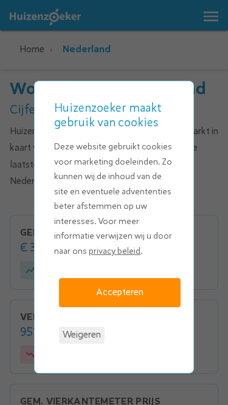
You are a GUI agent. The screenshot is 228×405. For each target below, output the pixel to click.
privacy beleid (114, 251)
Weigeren (82, 334)
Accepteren (119, 292)
